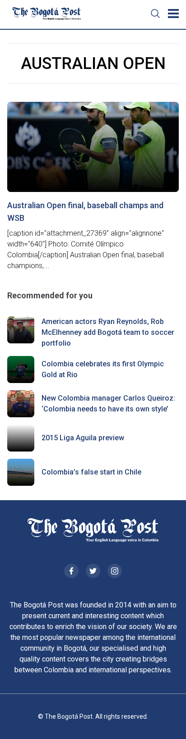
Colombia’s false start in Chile (91, 472)
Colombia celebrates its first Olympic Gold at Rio (103, 369)
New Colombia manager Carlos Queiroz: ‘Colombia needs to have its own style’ (108, 403)
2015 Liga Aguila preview (83, 437)
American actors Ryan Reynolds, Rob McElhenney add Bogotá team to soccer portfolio (108, 332)
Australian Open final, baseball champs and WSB (85, 212)
